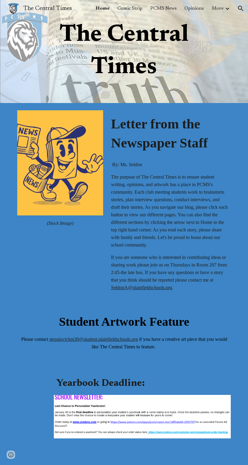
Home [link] (102, 8)
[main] (124, 51)
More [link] (218, 8)
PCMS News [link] (163, 8)
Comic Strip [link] (129, 8)
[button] (240, 8)
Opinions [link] (194, 8)
